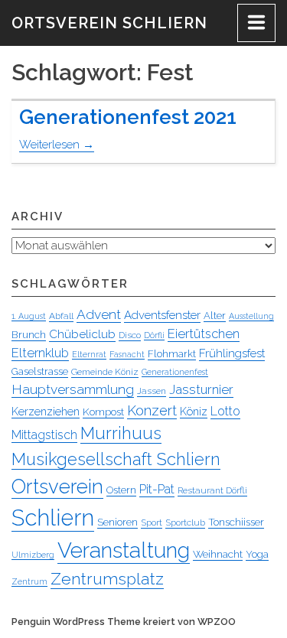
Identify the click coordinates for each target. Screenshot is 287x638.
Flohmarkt (172, 354)
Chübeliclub (82, 334)
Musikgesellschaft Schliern (115, 459)
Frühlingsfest (232, 353)
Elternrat (89, 354)
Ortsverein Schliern (109, 23)
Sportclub (185, 522)
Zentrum (29, 581)
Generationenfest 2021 (127, 117)
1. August (28, 316)
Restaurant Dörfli (212, 490)
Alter (215, 315)
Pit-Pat (156, 489)
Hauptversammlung (72, 389)
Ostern (121, 490)
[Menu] (256, 23)
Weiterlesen (56, 144)
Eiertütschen (204, 333)
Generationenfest (175, 371)
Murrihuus (120, 433)
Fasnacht (127, 354)
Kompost (103, 411)
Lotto (225, 411)
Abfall (61, 316)
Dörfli (154, 335)
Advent (99, 314)
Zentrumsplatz (107, 578)
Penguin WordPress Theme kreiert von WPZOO (123, 621)
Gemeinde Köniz (105, 371)
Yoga (257, 554)
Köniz (193, 411)
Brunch (28, 334)
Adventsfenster (162, 315)
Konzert (152, 410)
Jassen (151, 391)
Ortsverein (57, 486)
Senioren (117, 522)
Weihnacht (218, 554)
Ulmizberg (32, 554)
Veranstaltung (123, 550)
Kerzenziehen (45, 411)
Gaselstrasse (39, 371)
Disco (130, 335)
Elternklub (40, 352)
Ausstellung (251, 316)
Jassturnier (201, 389)
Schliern (52, 517)
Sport (151, 522)
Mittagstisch (44, 435)
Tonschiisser (236, 522)
